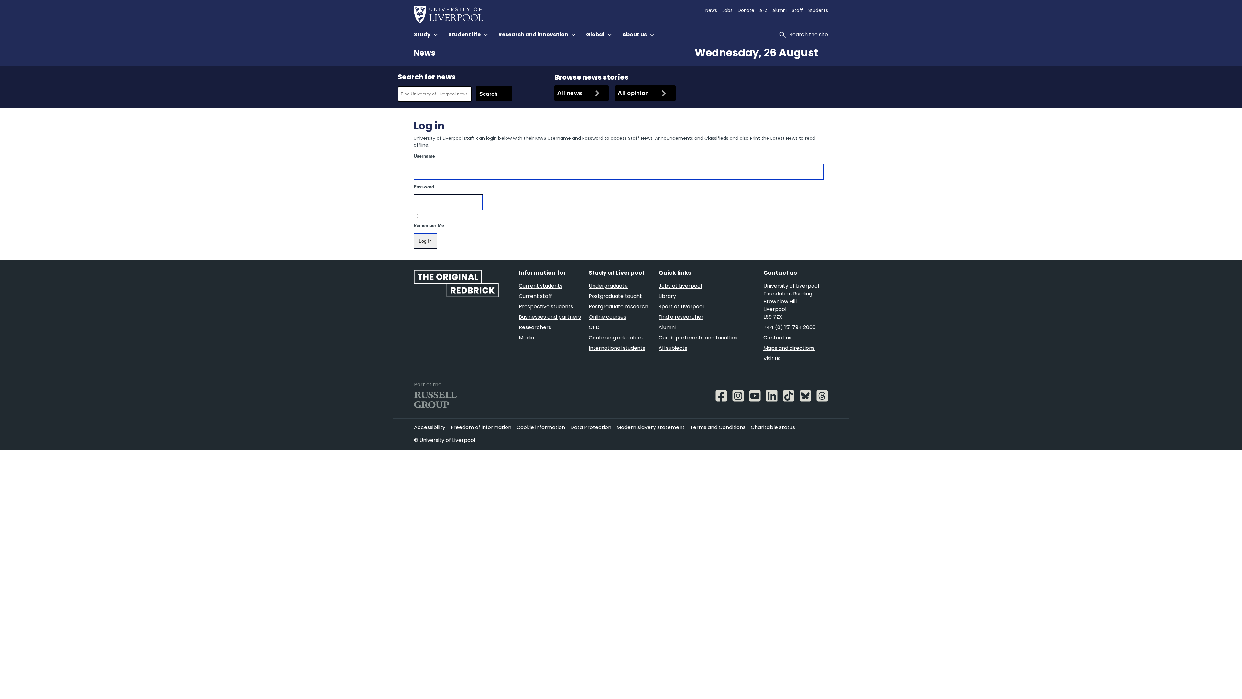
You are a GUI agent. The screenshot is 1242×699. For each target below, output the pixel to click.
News (424, 54)
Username (424, 156)
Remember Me (429, 225)
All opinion (633, 93)
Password (424, 186)
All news (569, 93)
